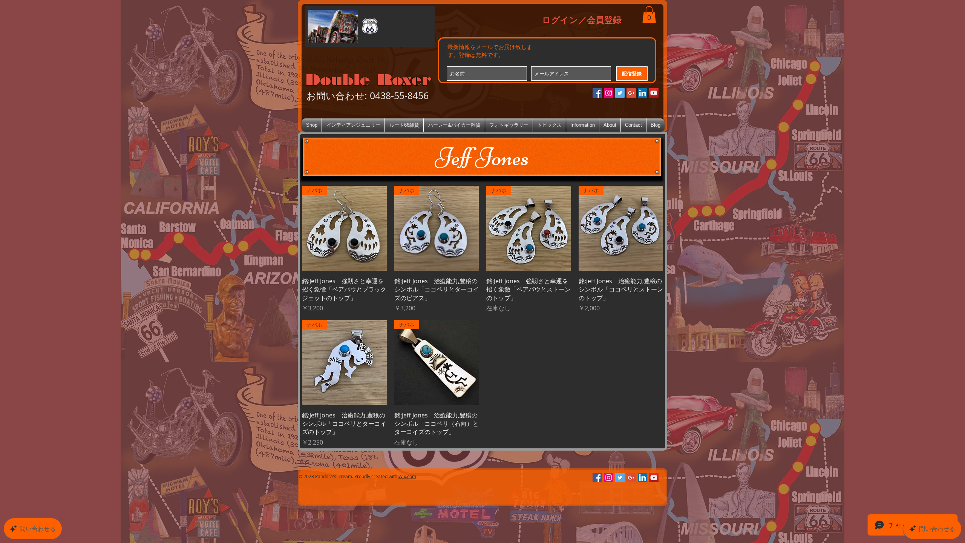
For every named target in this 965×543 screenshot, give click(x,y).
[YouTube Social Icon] (654, 93)
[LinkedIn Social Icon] (642, 93)
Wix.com (407, 476)
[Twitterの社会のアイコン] (620, 93)
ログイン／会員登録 (582, 20)
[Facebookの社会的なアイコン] (597, 93)
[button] (649, 14)
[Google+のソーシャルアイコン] (631, 93)
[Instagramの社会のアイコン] (608, 93)
